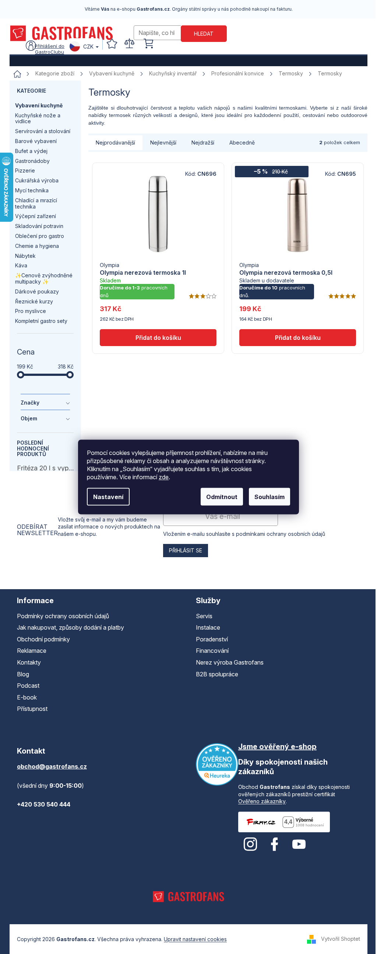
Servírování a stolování (42, 131)
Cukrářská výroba (37, 180)
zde (164, 477)
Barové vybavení (36, 141)
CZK (88, 46)
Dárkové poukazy (37, 291)
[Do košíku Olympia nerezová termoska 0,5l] (297, 337)
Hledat (204, 34)
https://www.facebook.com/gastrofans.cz (274, 844)
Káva (21, 265)
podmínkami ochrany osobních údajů (280, 534)
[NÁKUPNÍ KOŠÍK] (148, 43)
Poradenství (212, 639)
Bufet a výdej (31, 151)
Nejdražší (202, 142)
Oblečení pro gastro (39, 236)
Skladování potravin (39, 226)
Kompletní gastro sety (41, 321)
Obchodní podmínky (43, 639)
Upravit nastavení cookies (195, 939)
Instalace (208, 627)
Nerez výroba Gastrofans (230, 662)
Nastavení (108, 497)
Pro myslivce (30, 311)
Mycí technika (32, 190)
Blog (23, 674)
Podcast (28, 685)
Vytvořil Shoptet (340, 939)
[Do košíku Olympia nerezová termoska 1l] (158, 337)
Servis (204, 616)
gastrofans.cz (250, 844)
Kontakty (29, 662)
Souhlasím (269, 497)
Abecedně (242, 142)
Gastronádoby (32, 161)
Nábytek (25, 256)
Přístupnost (32, 708)
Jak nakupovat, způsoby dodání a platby (70, 627)
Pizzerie (25, 170)
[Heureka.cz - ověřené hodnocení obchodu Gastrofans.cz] (217, 764)
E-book (27, 697)
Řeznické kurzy (34, 301)
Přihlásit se (185, 550)
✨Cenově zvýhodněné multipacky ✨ (44, 278)
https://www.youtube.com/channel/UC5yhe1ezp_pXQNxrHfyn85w (299, 844)
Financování (212, 650)
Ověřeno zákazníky (262, 801)
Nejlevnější (163, 142)
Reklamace (31, 650)
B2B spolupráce (217, 674)
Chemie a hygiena (37, 246)
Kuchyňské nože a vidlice (37, 118)
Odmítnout (221, 497)
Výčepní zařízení (35, 216)
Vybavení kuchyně (39, 105)
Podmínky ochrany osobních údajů (63, 616)
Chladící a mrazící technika (36, 203)
